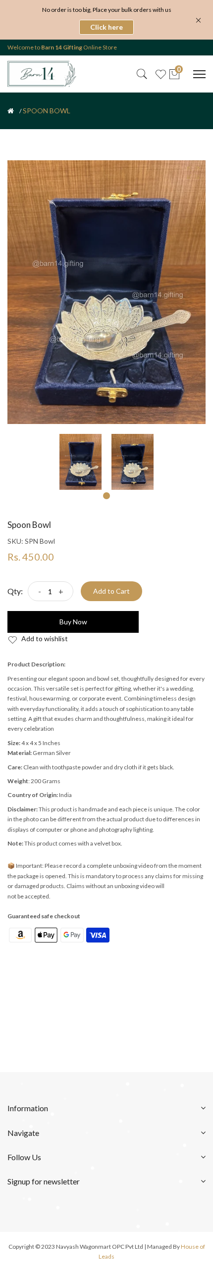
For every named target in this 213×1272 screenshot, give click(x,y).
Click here (106, 27)
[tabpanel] (80, 462)
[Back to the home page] (10, 110)
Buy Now (73, 621)
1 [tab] (106, 495)
